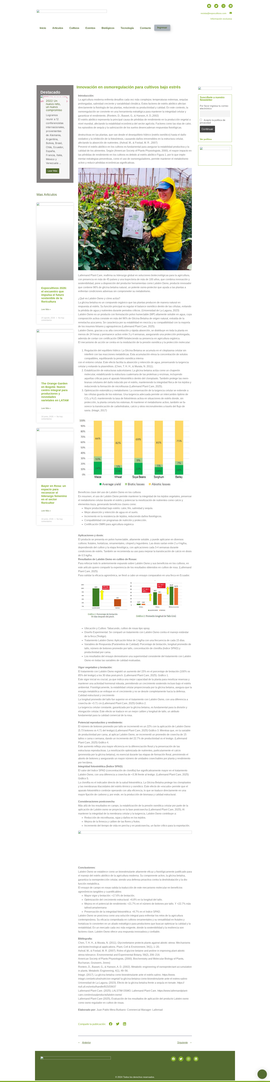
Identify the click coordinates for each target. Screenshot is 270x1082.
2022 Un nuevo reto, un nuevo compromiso (54, 105)
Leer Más (52, 170)
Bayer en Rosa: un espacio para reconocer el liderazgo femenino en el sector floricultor (54, 494)
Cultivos (74, 28)
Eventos (90, 28)
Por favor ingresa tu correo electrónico (214, 107)
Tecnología (127, 28)
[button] (110, 1024)
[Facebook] (209, 6)
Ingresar (162, 27)
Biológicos (108, 28)
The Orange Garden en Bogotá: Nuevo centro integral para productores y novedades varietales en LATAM (55, 392)
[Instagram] (223, 6)
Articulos (57, 28)
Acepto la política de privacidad (212, 121)
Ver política (206, 139)
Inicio (43, 28)
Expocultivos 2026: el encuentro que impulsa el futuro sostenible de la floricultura (54, 294)
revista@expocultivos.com (213, 13)
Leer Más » (46, 309)
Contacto (145, 28)
